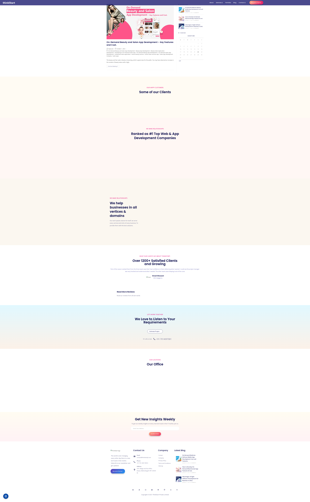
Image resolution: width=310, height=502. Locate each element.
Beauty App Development (143, 51)
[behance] (177, 490)
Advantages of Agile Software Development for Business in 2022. (190, 478)
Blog (234, 3)
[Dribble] (170, 490)
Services (218, 3)
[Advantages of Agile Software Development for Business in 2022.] (181, 26)
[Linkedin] (152, 490)
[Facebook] (133, 490)
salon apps (116, 56)
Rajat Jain (111, 49)
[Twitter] (139, 490)
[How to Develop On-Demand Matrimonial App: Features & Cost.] (181, 18)
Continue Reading (113, 66)
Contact (241, 3)
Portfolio (228, 3)
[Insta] (145, 490)
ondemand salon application (122, 54)
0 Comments (196, 12)
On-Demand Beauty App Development (147, 52)
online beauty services (138, 54)
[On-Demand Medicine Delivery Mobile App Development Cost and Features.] (181, 10)
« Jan (180, 60)
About (211, 3)
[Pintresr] (164, 490)
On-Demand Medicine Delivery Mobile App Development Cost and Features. (194, 9)
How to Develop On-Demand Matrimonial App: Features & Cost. (190, 469)
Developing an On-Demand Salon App (125, 52)
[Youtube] (158, 490)
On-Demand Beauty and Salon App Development (121, 51)
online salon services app (152, 54)
